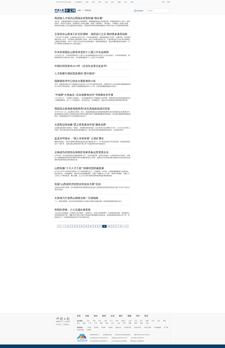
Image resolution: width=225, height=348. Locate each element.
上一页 (66, 226)
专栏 (125, 2)
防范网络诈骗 (107, 335)
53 (81, 226)
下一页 (119, 226)
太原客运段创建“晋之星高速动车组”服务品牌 (80, 124)
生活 (106, 2)
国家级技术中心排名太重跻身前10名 (75, 80)
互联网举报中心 (95, 335)
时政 (87, 2)
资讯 (93, 2)
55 (91, 226)
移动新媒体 (139, 11)
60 (113, 226)
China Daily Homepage (63, 2)
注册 (168, 2)
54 (86, 226)
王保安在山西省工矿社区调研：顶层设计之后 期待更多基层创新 (90, 34)
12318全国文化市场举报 (119, 341)
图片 (112, 2)
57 (100, 226)
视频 (119, 2)
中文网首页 (78, 2)
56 (95, 226)
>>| (126, 226)
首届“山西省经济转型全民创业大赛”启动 (77, 184)
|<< (59, 226)
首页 (79, 316)
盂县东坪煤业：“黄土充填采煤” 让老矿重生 (79, 138)
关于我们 (58, 324)
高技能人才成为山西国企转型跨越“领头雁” (78, 18)
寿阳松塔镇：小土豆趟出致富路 (72, 209)
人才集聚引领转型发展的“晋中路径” (75, 73)
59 (109, 226)
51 (72, 226)
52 (77, 226)
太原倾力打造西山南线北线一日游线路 (76, 198)
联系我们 (66, 324)
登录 (163, 2)
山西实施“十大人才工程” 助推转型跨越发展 (79, 168)
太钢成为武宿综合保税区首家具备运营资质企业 (81, 152)
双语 (132, 2)
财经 (99, 2)
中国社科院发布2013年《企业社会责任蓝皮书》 (81, 65)
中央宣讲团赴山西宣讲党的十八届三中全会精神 (81, 52)
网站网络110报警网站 (137, 341)
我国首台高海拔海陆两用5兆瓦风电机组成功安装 (82, 108)
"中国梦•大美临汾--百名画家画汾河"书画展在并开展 (83, 94)
